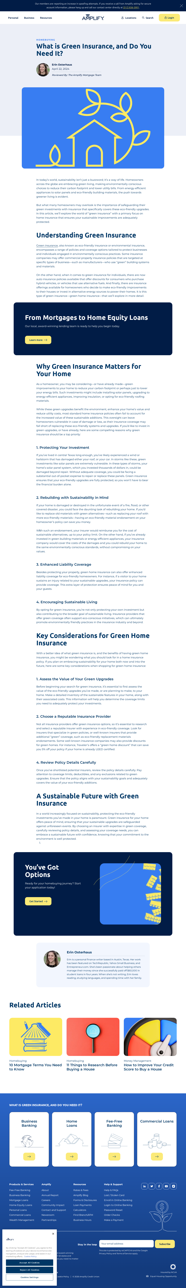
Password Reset (113, 1210)
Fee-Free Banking (19, 1190)
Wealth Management (21, 1220)
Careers (46, 1200)
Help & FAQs (111, 1190)
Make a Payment (114, 1220)
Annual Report (50, 1195)
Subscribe (164, 1244)
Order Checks (112, 1215)
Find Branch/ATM (83, 1215)
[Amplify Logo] (93, 17)
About (45, 1190)
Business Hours (82, 1220)
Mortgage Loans (18, 1200)
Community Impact (53, 1205)
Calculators (79, 1210)
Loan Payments (82, 1205)
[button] (147, 20)
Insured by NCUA (169, 1272)
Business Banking (19, 1195)
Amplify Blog (80, 1195)
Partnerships (49, 1220)
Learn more (36, 340)
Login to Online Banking (118, 1205)
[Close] (53, 1234)
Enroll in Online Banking (118, 1200)
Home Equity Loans (20, 1205)
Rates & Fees (80, 1190)
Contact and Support (54, 1210)
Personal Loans (18, 1210)
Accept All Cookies (29, 1262)
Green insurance (47, 245)
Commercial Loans (20, 1215)
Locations (130, 17)
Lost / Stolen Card (114, 1195)
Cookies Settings (30, 1277)
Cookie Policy (62, 1277)
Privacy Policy (105, 1253)
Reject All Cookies (29, 1270)
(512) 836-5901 (131, 7)
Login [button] (171, 17)
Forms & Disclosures (85, 1200)
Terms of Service (124, 1253)
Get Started (36, 901)
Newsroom (48, 1215)
